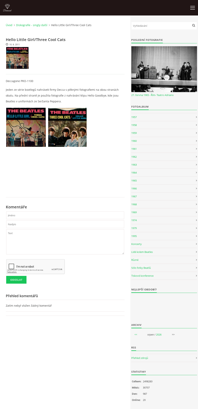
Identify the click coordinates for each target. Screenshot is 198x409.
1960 (134, 141)
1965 (134, 180)
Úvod (9, 25)
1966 (134, 188)
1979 (134, 228)
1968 (134, 204)
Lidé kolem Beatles (142, 252)
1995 (134, 236)
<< (135, 334)
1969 (134, 212)
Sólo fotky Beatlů (141, 268)
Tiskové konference (142, 275)
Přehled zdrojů (139, 358)
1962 (134, 156)
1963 (134, 164)
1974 (134, 220)
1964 (134, 172)
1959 (134, 133)
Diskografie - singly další (31, 25)
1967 (134, 196)
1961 (134, 149)
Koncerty (136, 244)
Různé (134, 260)
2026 (158, 334)
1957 (134, 117)
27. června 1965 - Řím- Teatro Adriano (152, 95)
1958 (134, 125)
